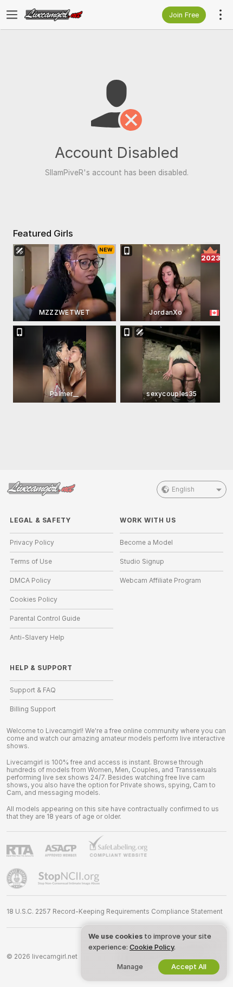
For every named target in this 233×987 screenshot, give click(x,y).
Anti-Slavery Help (37, 637)
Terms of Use (31, 561)
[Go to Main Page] (70, 14)
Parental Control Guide (45, 618)
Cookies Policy (33, 599)
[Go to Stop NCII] (70, 878)
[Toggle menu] (12, 14)
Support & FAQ (33, 690)
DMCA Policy (30, 580)
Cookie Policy (152, 947)
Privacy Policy (32, 542)
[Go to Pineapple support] (18, 878)
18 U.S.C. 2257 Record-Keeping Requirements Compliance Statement (115, 911)
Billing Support (33, 709)
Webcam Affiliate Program (160, 580)
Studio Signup (142, 561)
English (183, 489)
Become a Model (146, 542)
